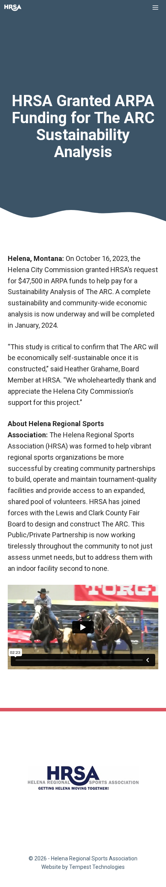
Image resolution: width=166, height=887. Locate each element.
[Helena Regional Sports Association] (13, 7)
